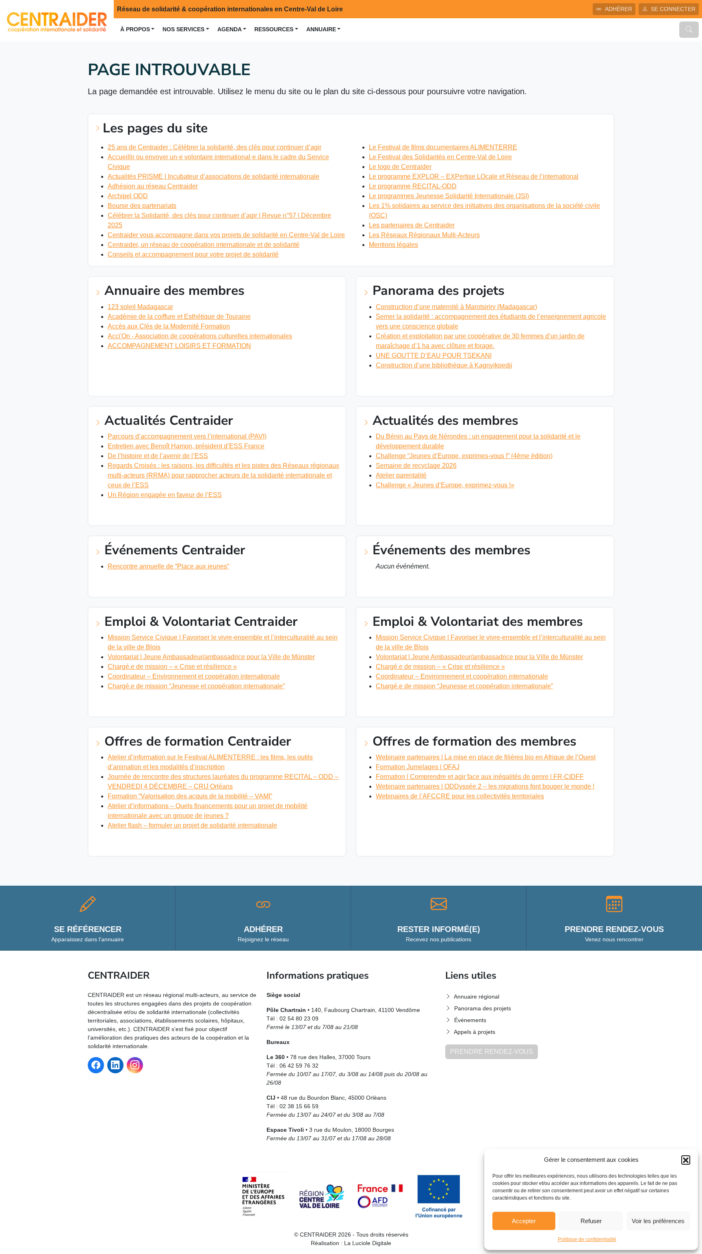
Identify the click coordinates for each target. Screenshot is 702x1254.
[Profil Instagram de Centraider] (135, 1065)
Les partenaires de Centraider (412, 225)
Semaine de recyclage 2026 (416, 465)
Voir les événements (131, 584)
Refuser (591, 1220)
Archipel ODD (128, 195)
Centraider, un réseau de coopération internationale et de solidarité (203, 244)
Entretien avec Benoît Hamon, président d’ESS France (186, 446)
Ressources (273, 29)
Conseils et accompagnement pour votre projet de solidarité (193, 254)
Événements (470, 1020)
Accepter (524, 1220)
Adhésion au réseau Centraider (153, 186)
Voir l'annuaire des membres (144, 363)
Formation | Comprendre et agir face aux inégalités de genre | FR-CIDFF (480, 776)
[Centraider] (57, 20)
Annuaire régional (476, 996)
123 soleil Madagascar (140, 306)
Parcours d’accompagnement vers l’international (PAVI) (187, 436)
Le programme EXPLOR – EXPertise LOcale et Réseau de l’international (473, 176)
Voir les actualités (129, 512)
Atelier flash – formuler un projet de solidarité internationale (192, 825)
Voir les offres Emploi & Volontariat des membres (448, 704)
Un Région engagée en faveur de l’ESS (165, 494)
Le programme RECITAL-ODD (413, 186)
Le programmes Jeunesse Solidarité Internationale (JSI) (449, 195)
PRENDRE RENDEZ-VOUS (491, 1051)
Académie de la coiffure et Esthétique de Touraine (179, 316)
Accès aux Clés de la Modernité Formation (169, 326)
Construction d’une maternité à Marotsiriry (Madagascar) (456, 306)
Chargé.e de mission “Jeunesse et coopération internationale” (196, 686)
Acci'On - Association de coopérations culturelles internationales (200, 336)
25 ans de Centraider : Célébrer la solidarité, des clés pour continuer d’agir (214, 147)
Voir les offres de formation (146, 843)
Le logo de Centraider (400, 166)
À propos (135, 29)
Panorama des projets (482, 1008)
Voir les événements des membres (421, 584)
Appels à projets (474, 1032)
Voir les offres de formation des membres (435, 814)
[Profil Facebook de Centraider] (96, 1065)
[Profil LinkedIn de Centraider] (115, 1065)
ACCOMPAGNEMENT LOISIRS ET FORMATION (179, 345)
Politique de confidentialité (587, 1239)
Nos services (183, 29)
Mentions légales (393, 244)
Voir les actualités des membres (419, 502)
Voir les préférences (658, 1220)
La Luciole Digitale (367, 1243)
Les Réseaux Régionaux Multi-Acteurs (424, 234)
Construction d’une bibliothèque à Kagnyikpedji (444, 365)
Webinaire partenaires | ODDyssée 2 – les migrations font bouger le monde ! (485, 786)
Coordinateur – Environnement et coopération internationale (194, 676)
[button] (686, 1160)
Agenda (229, 29)
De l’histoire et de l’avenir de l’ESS (158, 455)
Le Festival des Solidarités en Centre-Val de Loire (440, 157)
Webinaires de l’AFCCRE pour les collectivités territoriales (460, 796)
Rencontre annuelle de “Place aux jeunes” (168, 566)
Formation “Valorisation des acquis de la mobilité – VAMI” (190, 796)
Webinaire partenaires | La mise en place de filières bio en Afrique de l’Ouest (486, 757)
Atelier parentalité (401, 475)
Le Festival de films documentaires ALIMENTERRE (443, 147)
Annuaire (321, 29)
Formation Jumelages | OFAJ (417, 766)
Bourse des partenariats (142, 205)
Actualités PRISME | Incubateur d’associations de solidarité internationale (213, 176)
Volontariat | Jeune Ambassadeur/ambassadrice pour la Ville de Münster (211, 656)
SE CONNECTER (673, 9)
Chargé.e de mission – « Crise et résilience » (172, 666)
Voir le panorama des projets (414, 383)
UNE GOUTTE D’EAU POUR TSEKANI (434, 355)
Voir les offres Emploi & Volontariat (158, 704)
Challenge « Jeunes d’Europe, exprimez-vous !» (445, 485)
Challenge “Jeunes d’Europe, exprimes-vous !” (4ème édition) (464, 455)
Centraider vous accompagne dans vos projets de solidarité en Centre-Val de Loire (226, 234)
